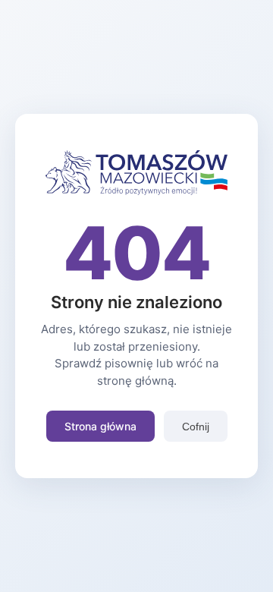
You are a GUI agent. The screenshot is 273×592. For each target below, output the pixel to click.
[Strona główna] (137, 190)
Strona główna (100, 426)
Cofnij (195, 426)
